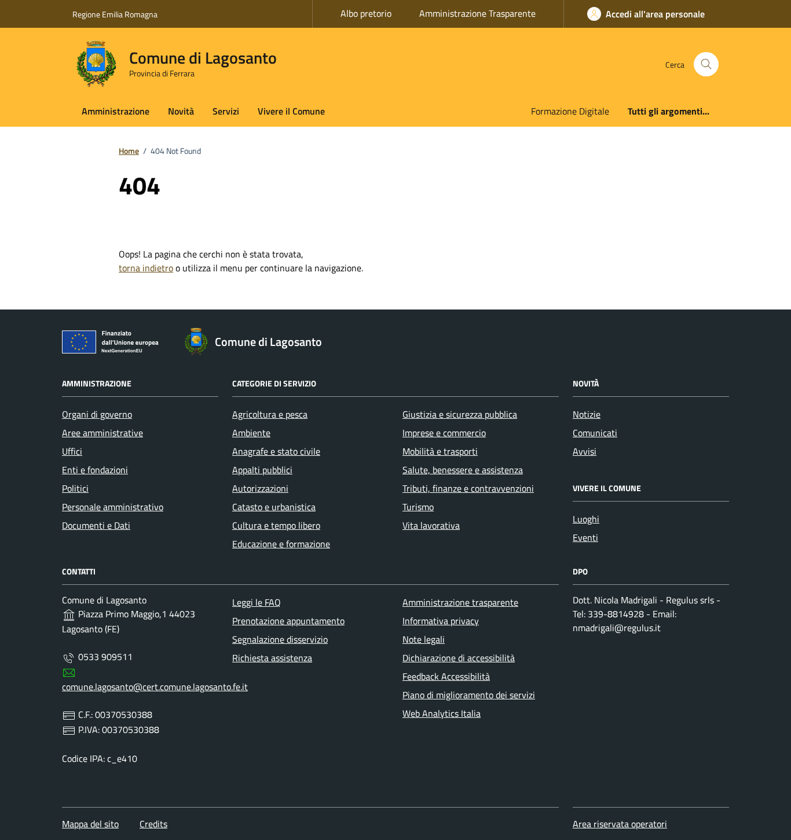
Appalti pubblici (262, 470)
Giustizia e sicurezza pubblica (459, 414)
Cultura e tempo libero (276, 525)
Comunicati (595, 433)
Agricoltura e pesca (269, 414)
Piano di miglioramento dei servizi (468, 695)
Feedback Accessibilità (446, 676)
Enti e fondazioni (95, 470)
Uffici (72, 451)
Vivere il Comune (291, 111)
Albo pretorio (365, 13)
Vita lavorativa (431, 525)
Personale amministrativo (112, 507)
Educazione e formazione (281, 544)
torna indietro (146, 268)
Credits (153, 824)
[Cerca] (706, 64)
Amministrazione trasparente (460, 602)
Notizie (586, 414)
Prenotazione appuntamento (288, 621)
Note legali (423, 639)
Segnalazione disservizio (280, 639)
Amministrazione (115, 111)
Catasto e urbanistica (274, 507)
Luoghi (586, 519)
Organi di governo (97, 414)
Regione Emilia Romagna (115, 14)
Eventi (585, 537)
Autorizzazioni (260, 488)
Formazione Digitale (570, 111)
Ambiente (251, 433)
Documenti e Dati (96, 525)
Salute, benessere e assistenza (462, 470)
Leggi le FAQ (256, 602)
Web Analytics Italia (441, 713)
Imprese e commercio (444, 433)
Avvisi (584, 451)
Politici (75, 488)
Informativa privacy (440, 621)
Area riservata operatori (620, 824)
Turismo (418, 507)
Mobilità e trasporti (440, 451)
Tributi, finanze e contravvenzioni (468, 488)
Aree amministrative (102, 433)
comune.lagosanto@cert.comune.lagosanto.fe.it (155, 687)
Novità (181, 111)
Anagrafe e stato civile (276, 451)
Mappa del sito (90, 824)
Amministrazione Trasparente (477, 13)
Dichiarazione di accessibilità (458, 658)
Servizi (226, 111)
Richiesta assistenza (272, 658)
